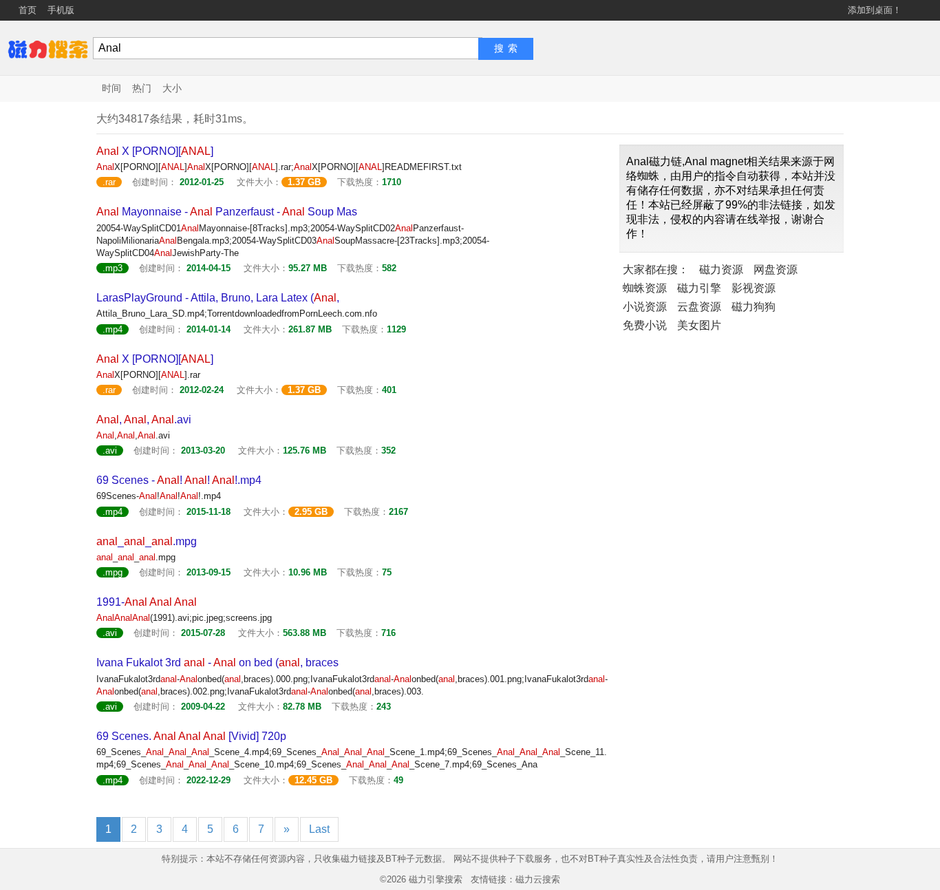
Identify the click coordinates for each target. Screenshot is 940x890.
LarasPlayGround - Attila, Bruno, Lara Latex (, (217, 298)
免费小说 (645, 325)
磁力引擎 (699, 288)
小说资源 (645, 306)
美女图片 (699, 325)
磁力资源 (721, 269)
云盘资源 (699, 306)
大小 (172, 88)
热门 (141, 88)
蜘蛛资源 (645, 288)
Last (319, 829)
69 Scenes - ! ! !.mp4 (178, 480)
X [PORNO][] (154, 151)
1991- (146, 602)
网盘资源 (776, 269)
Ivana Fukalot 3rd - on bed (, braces (217, 662)
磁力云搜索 (537, 879)
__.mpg (146, 541)
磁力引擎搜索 (435, 879)
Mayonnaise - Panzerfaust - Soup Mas (226, 212)
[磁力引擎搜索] (48, 48)
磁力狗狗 (753, 306)
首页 (27, 10)
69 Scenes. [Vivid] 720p (191, 736)
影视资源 (753, 288)
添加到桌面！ (874, 10)
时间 (111, 88)
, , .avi (143, 419)
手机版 (60, 10)
